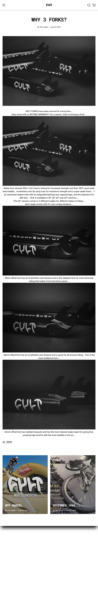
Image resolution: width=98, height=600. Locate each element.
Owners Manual (10, 560)
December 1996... (66, 505)
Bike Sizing (8, 539)
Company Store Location (15, 573)
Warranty (7, 547)
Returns (6, 556)
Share (9, 442)
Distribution (8, 564)
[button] (88, 5)
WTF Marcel (13, 505)
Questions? (8, 543)
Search (6, 577)
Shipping (7, 551)
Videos (6, 535)
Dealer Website (10, 568)
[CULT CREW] (49, 5)
